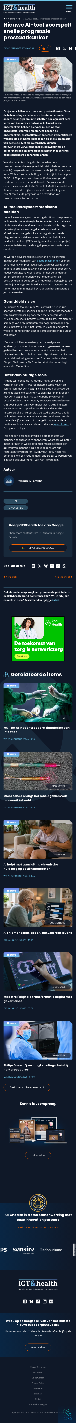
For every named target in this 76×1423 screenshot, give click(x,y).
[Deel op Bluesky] (70, 48)
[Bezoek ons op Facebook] (38, 1301)
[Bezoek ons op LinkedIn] (44, 1301)
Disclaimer (38, 1388)
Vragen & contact (38, 1367)
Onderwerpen (38, 1377)
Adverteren (38, 1372)
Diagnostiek (16, 507)
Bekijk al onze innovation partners (38, 1227)
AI (19, 19)
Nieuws (11, 19)
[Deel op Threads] (58, 48)
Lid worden (38, 1155)
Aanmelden (38, 1347)
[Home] (4, 19)
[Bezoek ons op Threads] (25, 1301)
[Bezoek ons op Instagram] (51, 1301)
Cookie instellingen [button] (38, 1404)
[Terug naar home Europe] (19, 8)
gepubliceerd (61, 424)
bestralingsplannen (48, 260)
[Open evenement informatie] (67, 1414)
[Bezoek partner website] (12, 1250)
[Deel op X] (64, 48)
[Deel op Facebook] (52, 566)
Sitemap (38, 1393)
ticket (55, 600)
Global (38, 1399)
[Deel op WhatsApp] (64, 566)
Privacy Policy (38, 1383)
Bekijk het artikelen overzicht (27, 1087)
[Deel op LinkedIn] (58, 566)
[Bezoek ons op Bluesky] (31, 1301)
